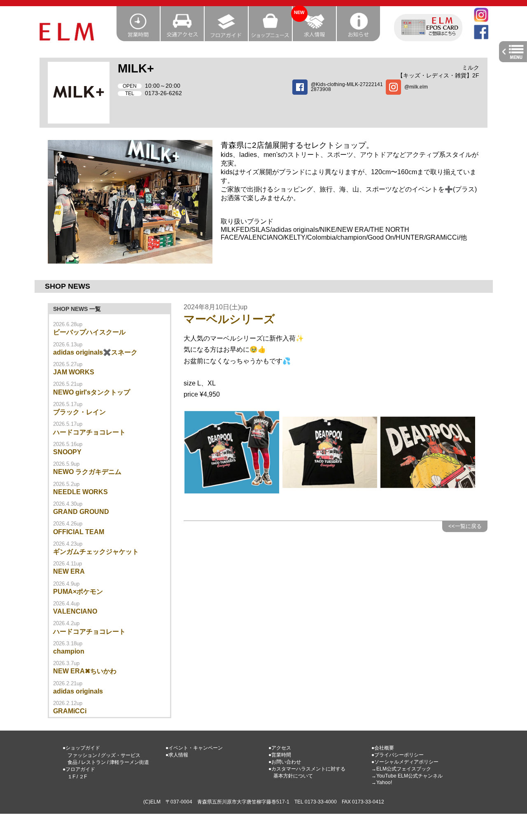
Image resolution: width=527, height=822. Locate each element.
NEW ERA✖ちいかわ (85, 671)
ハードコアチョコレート (89, 432)
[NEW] (315, 38)
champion (68, 651)
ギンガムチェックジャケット (96, 551)
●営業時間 (279, 755)
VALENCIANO (75, 611)
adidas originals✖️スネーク (95, 352)
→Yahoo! (381, 782)
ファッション (82, 755)
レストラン (93, 762)
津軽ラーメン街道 (129, 762)
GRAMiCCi (69, 711)
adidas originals (78, 691)
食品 (72, 762)
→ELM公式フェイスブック (401, 769)
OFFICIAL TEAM (78, 531)
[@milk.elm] (432, 93)
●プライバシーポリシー (397, 755)
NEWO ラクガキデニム (87, 471)
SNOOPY (67, 451)
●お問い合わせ (284, 762)
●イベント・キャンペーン (194, 748)
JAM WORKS (73, 372)
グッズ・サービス (120, 755)
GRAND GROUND (81, 511)
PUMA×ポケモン (78, 591)
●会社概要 (382, 748)
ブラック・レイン (79, 412)
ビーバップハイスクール (89, 332)
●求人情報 (177, 755)
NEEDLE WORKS (80, 491)
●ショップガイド (81, 748)
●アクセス (279, 748)
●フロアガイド (79, 769)
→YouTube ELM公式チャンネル (407, 776)
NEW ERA (69, 571)
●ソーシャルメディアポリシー (404, 762)
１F (71, 777)
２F (83, 777)
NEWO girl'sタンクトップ (91, 392)
